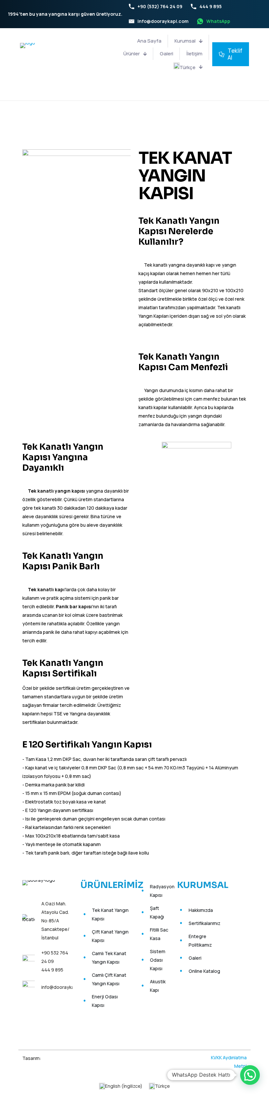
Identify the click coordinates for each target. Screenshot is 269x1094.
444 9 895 (52, 970)
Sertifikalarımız (204, 923)
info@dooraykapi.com (64, 987)
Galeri (195, 958)
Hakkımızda (201, 910)
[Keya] (60, 1056)
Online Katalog (204, 971)
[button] (250, 1075)
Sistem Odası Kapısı (157, 959)
